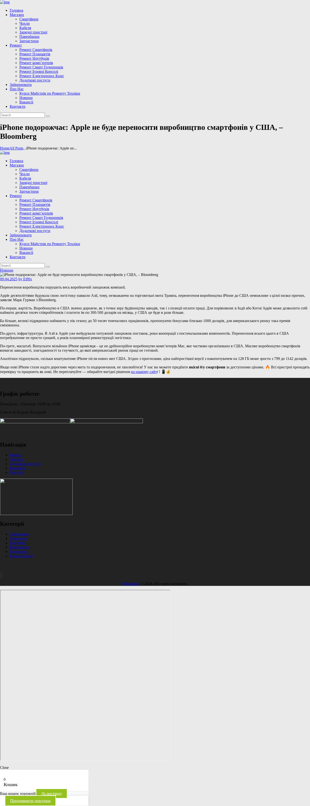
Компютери (19, 547)
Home (4, 148)
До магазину (51, 793)
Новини (6, 270)
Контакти (17, 468)
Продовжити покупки (30, 800)
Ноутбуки (18, 543)
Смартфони (19, 534)
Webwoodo (131, 584)
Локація (16, 459)
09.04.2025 (8, 279)
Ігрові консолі (21, 556)
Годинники (19, 551)
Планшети (18, 538)
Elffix (25, 279)
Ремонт (16, 455)
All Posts (16, 148)
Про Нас (17, 472)
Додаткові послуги (25, 464)
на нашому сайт (144, 372)
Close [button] (4, 767)
